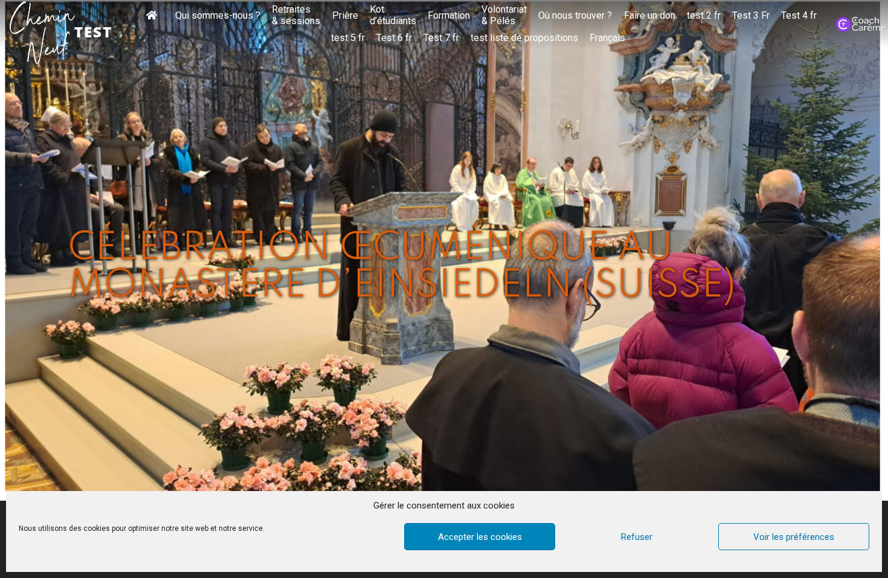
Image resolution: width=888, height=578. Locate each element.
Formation (449, 15)
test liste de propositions (524, 38)
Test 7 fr (441, 38)
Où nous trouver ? (575, 15)
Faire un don (649, 15)
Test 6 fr (394, 38)
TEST (93, 32)
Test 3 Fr (751, 15)
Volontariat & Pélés (504, 15)
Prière (345, 15)
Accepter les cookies (480, 536)
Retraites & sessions (296, 15)
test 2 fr (704, 15)
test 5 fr (348, 38)
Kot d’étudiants (393, 15)
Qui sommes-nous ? (217, 15)
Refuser (636, 536)
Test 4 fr (799, 15)
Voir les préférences (793, 536)
